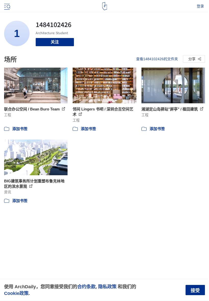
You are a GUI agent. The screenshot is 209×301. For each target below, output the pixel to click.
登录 (200, 6)
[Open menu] (6, 6)
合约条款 (86, 286)
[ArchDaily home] (104, 6)
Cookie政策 (16, 293)
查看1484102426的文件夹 (157, 59)
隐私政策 (107, 286)
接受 (195, 290)
